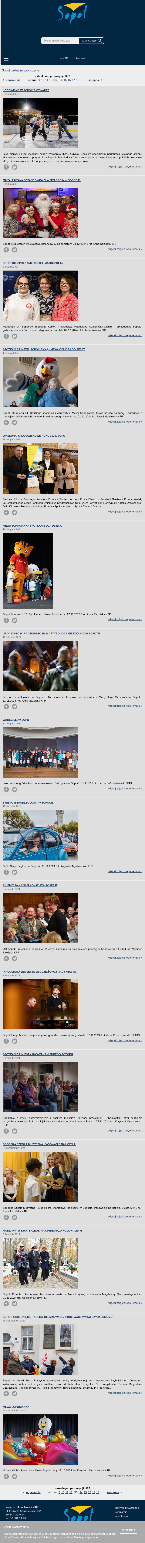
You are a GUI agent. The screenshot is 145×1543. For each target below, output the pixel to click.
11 (46, 79)
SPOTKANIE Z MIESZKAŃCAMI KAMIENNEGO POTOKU (38, 1054)
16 (69, 79)
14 (60, 79)
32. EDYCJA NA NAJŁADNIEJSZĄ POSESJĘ (30, 885)
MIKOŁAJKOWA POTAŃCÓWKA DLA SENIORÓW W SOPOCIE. (42, 180)
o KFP (64, 58)
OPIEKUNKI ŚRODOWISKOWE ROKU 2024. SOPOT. (35, 435)
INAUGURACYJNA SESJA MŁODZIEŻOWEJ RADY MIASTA (39, 971)
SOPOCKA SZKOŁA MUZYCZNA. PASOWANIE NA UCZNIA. (39, 1144)
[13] (55, 79)
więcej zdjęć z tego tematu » (125, 166)
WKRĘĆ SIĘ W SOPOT (17, 719)
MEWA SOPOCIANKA (16, 1406)
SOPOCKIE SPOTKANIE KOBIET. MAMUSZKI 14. (33, 263)
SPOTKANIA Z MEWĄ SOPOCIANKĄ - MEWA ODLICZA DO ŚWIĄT (44, 349)
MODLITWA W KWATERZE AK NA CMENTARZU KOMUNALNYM (42, 1230)
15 (65, 79)
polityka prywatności (127, 1507)
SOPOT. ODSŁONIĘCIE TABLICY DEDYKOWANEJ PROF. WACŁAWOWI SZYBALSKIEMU (58, 1316)
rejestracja (121, 1516)
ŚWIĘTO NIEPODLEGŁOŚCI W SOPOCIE (28, 802)
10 (42, 79)
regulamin (121, 1511)
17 (73, 79)
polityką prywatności (93, 1533)
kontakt (80, 58)
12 (50, 79)
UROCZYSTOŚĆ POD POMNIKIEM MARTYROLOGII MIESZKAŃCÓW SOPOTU (51, 633)
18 (77, 79)
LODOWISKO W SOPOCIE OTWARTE (26, 90)
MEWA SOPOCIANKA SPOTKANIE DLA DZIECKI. (33, 525)
